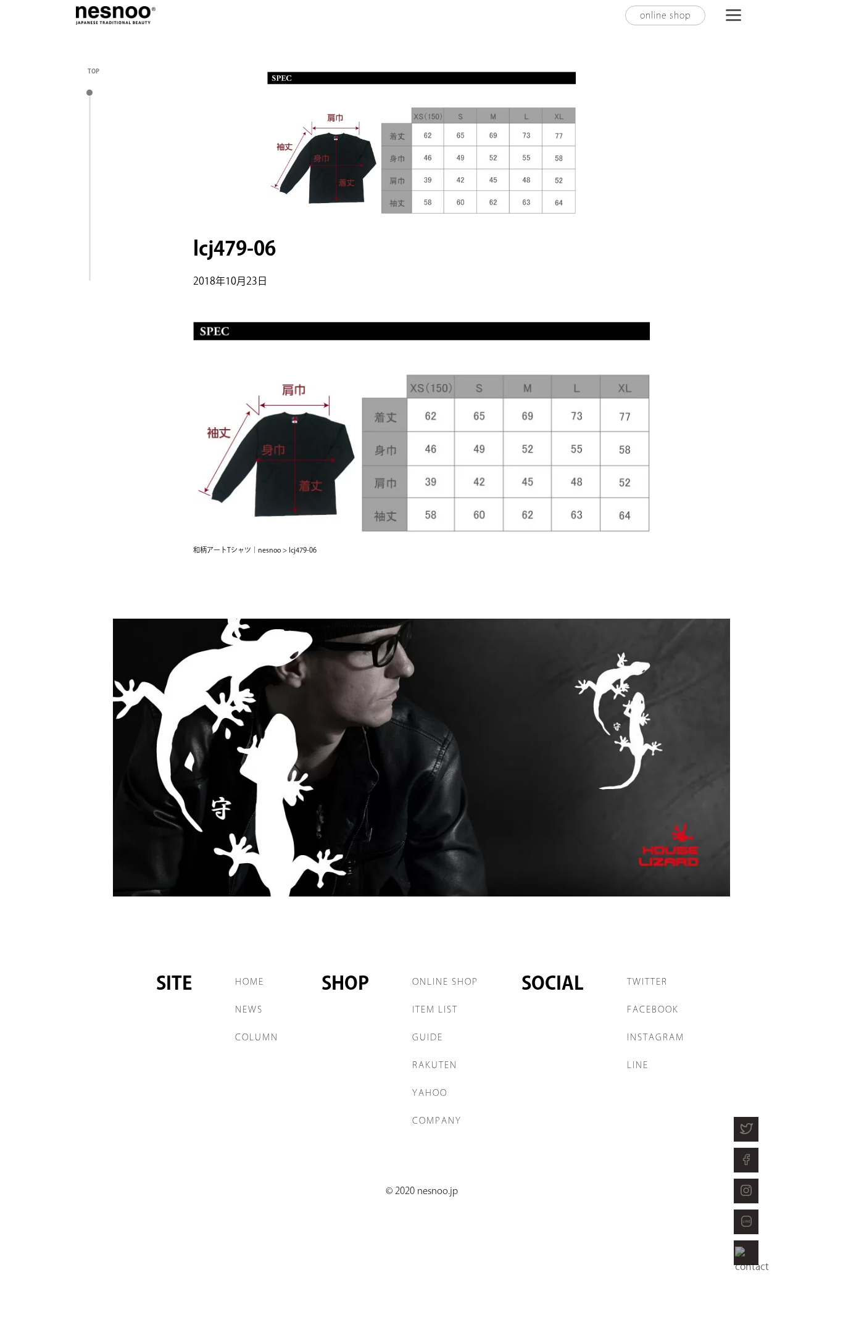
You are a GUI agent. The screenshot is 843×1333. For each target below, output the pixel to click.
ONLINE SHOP (445, 981)
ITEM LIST (435, 1009)
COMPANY (437, 1120)
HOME (249, 981)
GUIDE (427, 1037)
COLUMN (256, 1037)
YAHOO (429, 1093)
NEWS (249, 1009)
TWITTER (647, 981)
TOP (93, 71)
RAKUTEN (434, 1065)
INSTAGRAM (655, 1037)
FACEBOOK (653, 1009)
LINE (638, 1065)
